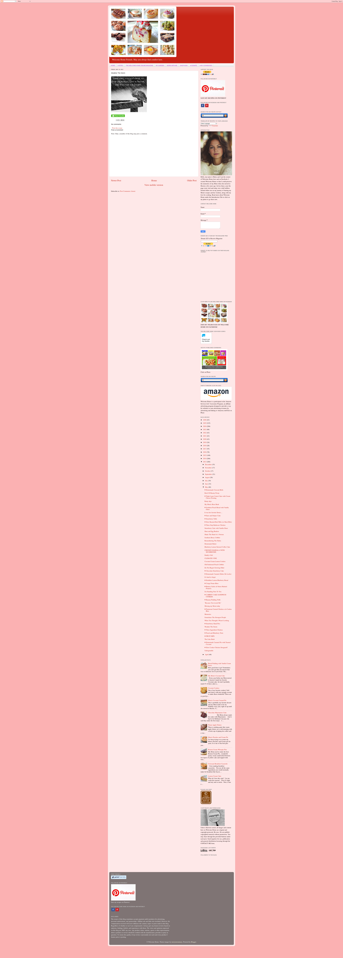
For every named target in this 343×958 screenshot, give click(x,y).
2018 (205, 445)
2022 (205, 433)
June (206, 484)
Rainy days (208, 501)
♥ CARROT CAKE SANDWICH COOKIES (215, 596)
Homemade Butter (210, 544)
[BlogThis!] (118, 120)
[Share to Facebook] (122, 120)
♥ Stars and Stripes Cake (213, 515)
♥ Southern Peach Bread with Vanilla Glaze (217, 508)
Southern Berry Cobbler (212, 537)
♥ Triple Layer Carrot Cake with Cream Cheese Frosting (217, 497)
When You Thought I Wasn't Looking (217, 620)
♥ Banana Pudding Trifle (213, 600)
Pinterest (206, 105)
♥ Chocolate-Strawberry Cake (214, 571)
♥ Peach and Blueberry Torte (214, 633)
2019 (205, 442)
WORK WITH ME (172, 65)
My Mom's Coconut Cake (216, 676)
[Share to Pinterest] (123, 120)
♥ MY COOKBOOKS (206, 65)
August (207, 477)
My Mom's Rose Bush (212, 504)
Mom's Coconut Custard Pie (217, 700)
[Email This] (117, 120)
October (208, 471)
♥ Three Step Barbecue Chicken (215, 525)
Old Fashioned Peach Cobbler (214, 564)
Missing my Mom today (212, 606)
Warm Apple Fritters (215, 725)
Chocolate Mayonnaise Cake (217, 712)
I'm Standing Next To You (213, 591)
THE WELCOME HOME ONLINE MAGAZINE (139, 65)
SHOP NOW (183, 65)
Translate (215, 126)
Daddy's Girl (209, 555)
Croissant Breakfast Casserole (218, 764)
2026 (205, 420)
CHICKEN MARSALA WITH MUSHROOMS (215, 551)
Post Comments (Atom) (127, 191)
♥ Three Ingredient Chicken (214, 630)
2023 (205, 429)
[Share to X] (120, 120)
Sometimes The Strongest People (215, 617)
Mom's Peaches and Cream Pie (218, 737)
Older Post (192, 180)
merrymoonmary (177, 942)
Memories (208, 614)
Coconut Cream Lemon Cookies (215, 561)
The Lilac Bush (210, 639)
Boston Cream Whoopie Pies (217, 749)
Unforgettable (209, 650)
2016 (205, 452)
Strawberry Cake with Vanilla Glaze (216, 528)
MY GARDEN (160, 65)
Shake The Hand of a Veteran (214, 534)
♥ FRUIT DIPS (209, 636)
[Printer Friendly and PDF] (118, 116)
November (208, 468)
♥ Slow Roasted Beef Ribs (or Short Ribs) (218, 522)
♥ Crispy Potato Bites (211, 583)
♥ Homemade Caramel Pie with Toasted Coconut (217, 643)
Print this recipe (117, 128)
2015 (205, 455)
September (208, 474)
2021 (205, 436)
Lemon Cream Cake (214, 776)
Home (154, 180)
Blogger (193, 942)
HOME (113, 65)
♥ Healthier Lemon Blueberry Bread (216, 580)
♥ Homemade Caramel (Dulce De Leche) (218, 574)
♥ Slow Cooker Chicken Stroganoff (216, 647)
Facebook (202, 105)
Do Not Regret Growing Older (214, 568)
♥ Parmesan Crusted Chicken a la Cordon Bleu (218, 610)
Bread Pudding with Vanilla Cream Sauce (219, 664)
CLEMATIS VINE (211, 558)
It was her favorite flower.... (213, 512)
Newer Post (116, 180)
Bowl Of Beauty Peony (212, 493)
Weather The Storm (211, 627)
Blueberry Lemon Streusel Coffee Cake (217, 547)
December (208, 464)
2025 (205, 423)
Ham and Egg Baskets (212, 531)
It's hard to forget (210, 577)
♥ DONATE (193, 65)
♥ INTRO (120, 65)
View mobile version (153, 184)
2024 (205, 426)
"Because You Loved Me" (213, 603)
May (206, 487)
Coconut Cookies (213, 688)
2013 (205, 462)
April (207, 654)
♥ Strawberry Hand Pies (212, 623)
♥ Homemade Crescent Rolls (214, 490)
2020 (205, 439)
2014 (205, 458)
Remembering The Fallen (213, 541)
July (206, 480)
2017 (205, 449)
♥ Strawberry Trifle (211, 519)
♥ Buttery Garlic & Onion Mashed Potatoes (216, 587)
